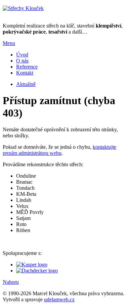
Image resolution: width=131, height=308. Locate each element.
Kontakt (24, 73)
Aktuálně (26, 84)
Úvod (22, 54)
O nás (22, 60)
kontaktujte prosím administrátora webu (59, 150)
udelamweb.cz (59, 299)
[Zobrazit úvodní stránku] (23, 8)
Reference (27, 67)
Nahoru (11, 282)
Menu (9, 43)
